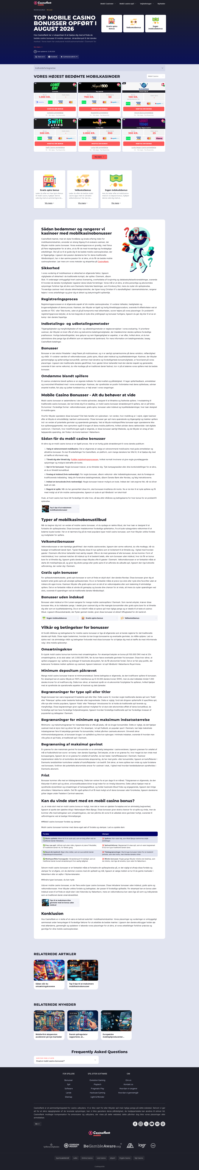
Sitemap (68, 1097)
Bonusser (68, 1080)
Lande (68, 1092)
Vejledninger (146, 3)
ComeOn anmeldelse (55, 113)
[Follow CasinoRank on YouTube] (151, 1124)
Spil (68, 1084)
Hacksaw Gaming (97, 1092)
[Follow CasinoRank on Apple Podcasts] (163, 1124)
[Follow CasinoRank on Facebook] (135, 1124)
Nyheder (161, 3)
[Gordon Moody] (71, 1145)
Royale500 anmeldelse (99, 113)
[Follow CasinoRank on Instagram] (140, 1124)
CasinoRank (103, 261)
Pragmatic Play (97, 1088)
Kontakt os (128, 1084)
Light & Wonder (97, 1097)
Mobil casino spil (127, 3)
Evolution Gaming (97, 1080)
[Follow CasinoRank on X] (146, 1124)
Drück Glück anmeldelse (143, 113)
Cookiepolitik (99, 1166)
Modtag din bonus (55, 109)
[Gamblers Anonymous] (130, 1145)
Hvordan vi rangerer (128, 1088)
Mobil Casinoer (106, 3)
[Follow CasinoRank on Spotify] (157, 1124)
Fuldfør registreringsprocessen (84, 459)
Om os (128, 1080)
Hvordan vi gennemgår (128, 1092)
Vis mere (98, 157)
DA (36, 1124)
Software (69, 1088)
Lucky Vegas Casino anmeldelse (144, 147)
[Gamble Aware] (103, 1145)
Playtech (97, 1084)
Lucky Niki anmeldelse (99, 147)
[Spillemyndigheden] (51, 1145)
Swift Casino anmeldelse (55, 147)
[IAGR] (142, 1145)
